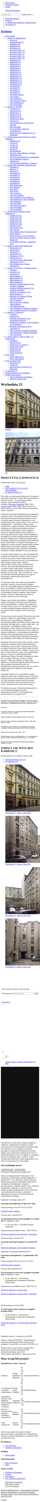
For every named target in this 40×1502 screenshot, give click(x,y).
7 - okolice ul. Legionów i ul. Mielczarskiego (21, 268)
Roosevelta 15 (15, 250)
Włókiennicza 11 (16, 74)
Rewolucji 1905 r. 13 (17, 50)
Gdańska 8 (13, 314)
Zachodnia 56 (14, 183)
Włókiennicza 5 (15, 66)
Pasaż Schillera (15, 234)
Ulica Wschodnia (16, 105)
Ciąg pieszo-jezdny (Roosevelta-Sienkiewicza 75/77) (21, 261)
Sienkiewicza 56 (15, 254)
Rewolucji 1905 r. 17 (17, 54)
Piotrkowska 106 (16, 218)
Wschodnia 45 (15, 86)
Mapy (7, 1465)
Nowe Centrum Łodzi (13, 361)
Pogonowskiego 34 (16, 42)
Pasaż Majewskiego (17, 95)
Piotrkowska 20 (15, 343)
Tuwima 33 (14, 143)
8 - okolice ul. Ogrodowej (14, 312)
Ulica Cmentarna (16, 300)
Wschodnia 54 (15, 93)
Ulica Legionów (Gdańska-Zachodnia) (23, 330)
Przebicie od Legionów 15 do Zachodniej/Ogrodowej (20, 319)
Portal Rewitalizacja (12, 18)
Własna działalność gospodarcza (21, 377)
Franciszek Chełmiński (16, 504)
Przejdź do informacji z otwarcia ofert (14, 1290)
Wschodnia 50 (15, 89)
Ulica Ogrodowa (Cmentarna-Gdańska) (24, 308)
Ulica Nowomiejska (17, 195)
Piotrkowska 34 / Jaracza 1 (19, 345)
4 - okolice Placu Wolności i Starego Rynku (20, 23)
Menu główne (10, 3)
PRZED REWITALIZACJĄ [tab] (15, 760)
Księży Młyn (9, 355)
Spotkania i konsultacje (13, 1448)
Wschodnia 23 (10, 25)
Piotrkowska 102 (16, 216)
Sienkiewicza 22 (15, 115)
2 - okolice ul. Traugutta (13, 107)
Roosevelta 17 (15, 252)
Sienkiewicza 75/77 (17, 256)
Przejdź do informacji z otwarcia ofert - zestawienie (19, 1234)
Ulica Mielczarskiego (17, 306)
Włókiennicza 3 (15, 62)
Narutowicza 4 (15, 109)
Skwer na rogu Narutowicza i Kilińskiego (24, 157)
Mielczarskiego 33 (16, 282)
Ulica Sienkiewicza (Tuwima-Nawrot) (23, 232)
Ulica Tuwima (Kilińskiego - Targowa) (23, 163)
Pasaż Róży (14, 189)
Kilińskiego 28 (15, 46)
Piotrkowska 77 (15, 113)
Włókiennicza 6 (15, 68)
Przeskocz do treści (12, 5)
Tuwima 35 (14, 145)
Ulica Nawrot (14, 230)
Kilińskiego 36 (15, 48)
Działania (8, 21)
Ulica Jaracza (14, 97)
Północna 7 (14, 169)
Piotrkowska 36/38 (16, 347)
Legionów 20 (14, 316)
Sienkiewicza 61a (16, 224)
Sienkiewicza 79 (15, 258)
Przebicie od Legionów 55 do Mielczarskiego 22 (20, 293)
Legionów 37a (15, 272)
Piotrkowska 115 (16, 220)
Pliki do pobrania (11, 1463)
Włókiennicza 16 (16, 82)
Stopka (7, 7)
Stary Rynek (14, 191)
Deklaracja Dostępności (13, 1472)
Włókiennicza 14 (16, 78)
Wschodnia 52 (15, 91)
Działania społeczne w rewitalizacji (17, 373)
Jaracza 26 (13, 40)
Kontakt (8, 1474)
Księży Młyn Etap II (17, 359)
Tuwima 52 (14, 149)
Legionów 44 (14, 274)
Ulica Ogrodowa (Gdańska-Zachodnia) (23, 333)
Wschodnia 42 (15, 181)
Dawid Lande (6, 506)
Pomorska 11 (14, 167)
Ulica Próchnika (15, 203)
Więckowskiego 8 (16, 353)
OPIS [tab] (7, 486)
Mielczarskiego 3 (16, 276)
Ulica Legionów (15, 193)
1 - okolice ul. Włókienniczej (15, 38)
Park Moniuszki (15, 151)
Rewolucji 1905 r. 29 (17, 56)
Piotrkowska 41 (15, 349)
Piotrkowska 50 (15, 351)
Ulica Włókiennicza (17, 103)
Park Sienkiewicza (16, 228)
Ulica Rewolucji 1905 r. (18, 101)
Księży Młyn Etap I (17, 357)
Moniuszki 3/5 (15, 363)
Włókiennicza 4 (15, 64)
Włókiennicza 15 (16, 80)
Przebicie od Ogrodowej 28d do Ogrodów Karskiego (21, 297)
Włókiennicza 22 (16, 84)
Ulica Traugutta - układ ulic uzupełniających (19, 130)
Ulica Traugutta (15, 127)
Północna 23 (14, 171)
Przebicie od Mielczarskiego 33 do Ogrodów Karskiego (22, 285)
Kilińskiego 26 (15, 44)
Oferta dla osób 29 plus (18, 379)
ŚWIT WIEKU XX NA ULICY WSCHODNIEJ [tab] (16, 489)
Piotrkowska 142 (16, 248)
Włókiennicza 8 (15, 72)
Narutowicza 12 (15, 111)
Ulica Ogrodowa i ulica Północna (21, 197)
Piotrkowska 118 (16, 222)
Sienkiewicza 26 (15, 117)
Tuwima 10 (14, 365)
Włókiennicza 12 (16, 76)
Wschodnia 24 (15, 177)
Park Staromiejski (16, 185)
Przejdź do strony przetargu (10, 1211)
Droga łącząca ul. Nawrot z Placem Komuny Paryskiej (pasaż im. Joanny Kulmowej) (23, 238)
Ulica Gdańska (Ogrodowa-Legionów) (23, 310)
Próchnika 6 (14, 341)
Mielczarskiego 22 (16, 280)
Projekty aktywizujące (13, 375)
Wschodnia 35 (15, 179)
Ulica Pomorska (15, 201)
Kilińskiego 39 (15, 141)
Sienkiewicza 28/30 (17, 119)
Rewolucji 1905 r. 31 (17, 58)
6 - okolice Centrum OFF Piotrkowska (18, 246)
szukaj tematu (26, 14)
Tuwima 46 (14, 147)
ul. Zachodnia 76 (11, 371)
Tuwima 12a (14, 121)
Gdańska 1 (13, 270)
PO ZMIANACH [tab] (11, 762)
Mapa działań (10, 36)
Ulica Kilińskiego (16, 99)
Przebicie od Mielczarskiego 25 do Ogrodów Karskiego (22, 289)
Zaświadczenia (10, 1446)
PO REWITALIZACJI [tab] (13, 492)
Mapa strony (9, 1476)
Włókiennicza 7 (15, 70)
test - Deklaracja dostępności (15, 1478)
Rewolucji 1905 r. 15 (17, 52)
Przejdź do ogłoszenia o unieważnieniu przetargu (18, 1248)
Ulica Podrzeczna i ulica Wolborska (22, 199)
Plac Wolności (15, 187)
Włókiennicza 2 (15, 60)
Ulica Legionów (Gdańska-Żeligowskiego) (19, 303)
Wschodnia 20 (15, 173)
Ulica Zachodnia (15, 210)
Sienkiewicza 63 (15, 226)
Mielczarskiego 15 (16, 278)
